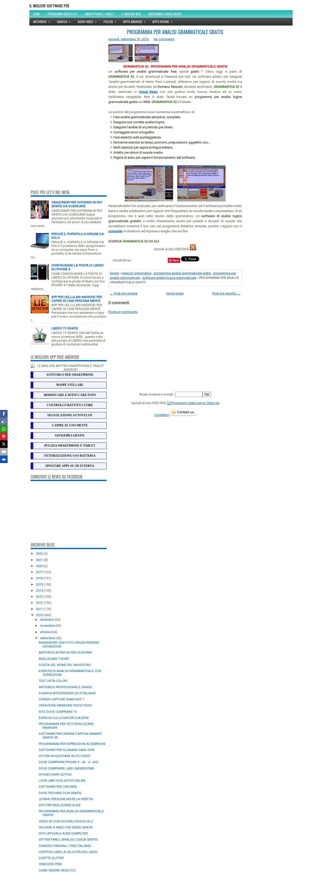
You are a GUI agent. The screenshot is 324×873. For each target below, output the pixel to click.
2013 (40, 596)
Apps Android (134, 21)
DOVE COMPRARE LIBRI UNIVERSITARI (66, 768)
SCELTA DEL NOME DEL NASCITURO (65, 665)
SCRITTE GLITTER (51, 858)
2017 (40, 572)
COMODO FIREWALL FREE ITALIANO (65, 846)
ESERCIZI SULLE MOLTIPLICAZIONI (64, 718)
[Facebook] (4, 414)
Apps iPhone (162, 21)
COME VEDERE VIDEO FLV (57, 870)
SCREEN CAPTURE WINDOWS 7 (61, 699)
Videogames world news (164, 14)
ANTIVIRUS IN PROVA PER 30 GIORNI (65, 652)
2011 (40, 609)
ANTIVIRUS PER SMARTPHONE (69, 375)
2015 (40, 584)
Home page (175, 293)
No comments (164, 39)
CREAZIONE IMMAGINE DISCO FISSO (65, 705)
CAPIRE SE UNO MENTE (70, 425)
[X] (4, 444)
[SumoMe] (4, 459)
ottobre (46, 632)
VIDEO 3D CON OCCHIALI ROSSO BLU (66, 821)
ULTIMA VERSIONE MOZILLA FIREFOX (66, 799)
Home (36, 14)
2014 (40, 590)
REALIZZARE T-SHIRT (54, 659)
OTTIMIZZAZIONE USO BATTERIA (70, 456)
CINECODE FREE (50, 864)
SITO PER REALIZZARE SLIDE (60, 805)
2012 (40, 603)
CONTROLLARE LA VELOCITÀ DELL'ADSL (68, 852)
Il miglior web (131, 14)
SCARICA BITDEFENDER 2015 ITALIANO (67, 693)
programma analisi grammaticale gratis (182, 273)
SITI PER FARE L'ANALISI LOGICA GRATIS (68, 839)
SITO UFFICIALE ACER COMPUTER (63, 833)
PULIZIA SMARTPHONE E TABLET (69, 445)
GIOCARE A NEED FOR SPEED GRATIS (66, 827)
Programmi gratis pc (62, 14)
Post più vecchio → (226, 293)
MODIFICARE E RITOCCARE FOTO (70, 395)
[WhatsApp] (4, 429)
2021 (40, 560)
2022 (40, 553)
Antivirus (41, 21)
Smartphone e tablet (99, 14)
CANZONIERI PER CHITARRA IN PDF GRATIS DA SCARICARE (77, 204)
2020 (40, 566)
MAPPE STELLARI (69, 385)
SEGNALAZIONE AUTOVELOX (69, 415)
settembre (48, 638)
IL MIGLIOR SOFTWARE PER (49, 6)
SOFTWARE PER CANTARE (58, 786)
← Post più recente (123, 293)
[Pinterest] (4, 436)
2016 (40, 578)
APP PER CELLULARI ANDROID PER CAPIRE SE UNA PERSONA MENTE (76, 299)
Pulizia (110, 21)
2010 (40, 615)
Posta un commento (123, 312)
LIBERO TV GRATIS (64, 328)
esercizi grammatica (136, 273)
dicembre (47, 619)
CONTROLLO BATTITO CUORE (70, 405)
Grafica (64, 21)
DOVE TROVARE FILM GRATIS (60, 793)
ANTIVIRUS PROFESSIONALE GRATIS (65, 687)
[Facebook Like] (4, 421)
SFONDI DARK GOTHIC (55, 774)
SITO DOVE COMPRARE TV (58, 712)
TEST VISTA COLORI (53, 681)
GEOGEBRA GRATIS (70, 435)
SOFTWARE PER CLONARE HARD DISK (67, 750)
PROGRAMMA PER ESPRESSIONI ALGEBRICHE (72, 744)
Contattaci (161, 415)
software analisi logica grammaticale (169, 278)
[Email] (4, 451)
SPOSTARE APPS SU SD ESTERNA (69, 466)
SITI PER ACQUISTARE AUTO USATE (64, 756)
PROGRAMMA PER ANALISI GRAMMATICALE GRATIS (175, 31)
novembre (47, 626)
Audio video (87, 21)
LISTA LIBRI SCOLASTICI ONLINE (62, 780)
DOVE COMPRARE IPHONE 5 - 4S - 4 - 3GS (68, 762)
